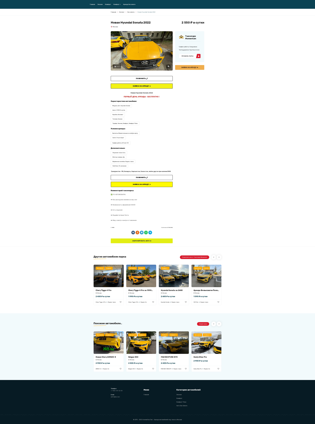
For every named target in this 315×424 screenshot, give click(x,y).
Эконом (179, 394)
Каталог (121, 12)
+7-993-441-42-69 (116, 390)
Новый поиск (203, 324)
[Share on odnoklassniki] (137, 232)
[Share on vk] (133, 232)
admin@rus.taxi (115, 397)
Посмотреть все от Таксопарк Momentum (194, 257)
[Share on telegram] (142, 232)
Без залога (130, 12)
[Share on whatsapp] (146, 232)
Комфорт (179, 398)
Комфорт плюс (181, 402)
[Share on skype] (150, 232)
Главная (113, 12)
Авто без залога (181, 405)
